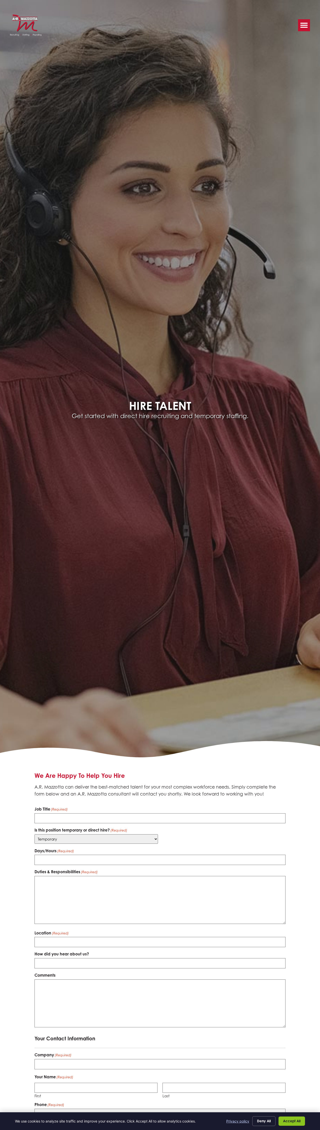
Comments (45, 975)
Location (51, 933)
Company (53, 1055)
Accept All (291, 1121)
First (37, 1096)
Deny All (264, 1121)
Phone (49, 1105)
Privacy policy (237, 1121)
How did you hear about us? (61, 954)
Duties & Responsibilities (66, 872)
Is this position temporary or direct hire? (80, 830)
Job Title (51, 809)
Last (166, 1096)
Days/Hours (54, 851)
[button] (304, 25)
